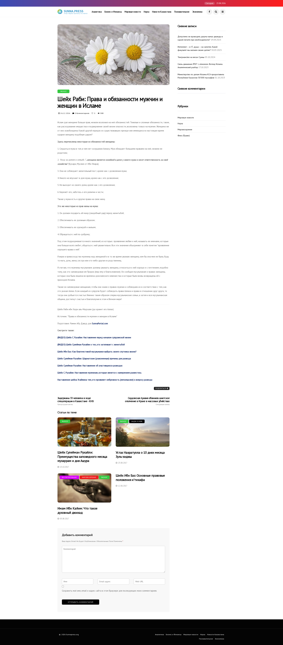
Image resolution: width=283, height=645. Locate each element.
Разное (63, 91)
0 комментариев (82, 113)
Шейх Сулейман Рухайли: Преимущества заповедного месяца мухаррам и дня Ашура (82, 456)
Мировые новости (133, 11)
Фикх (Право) (184, 135)
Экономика (197, 11)
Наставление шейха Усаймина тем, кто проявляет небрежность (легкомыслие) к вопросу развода (104, 379)
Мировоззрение (89, 477)
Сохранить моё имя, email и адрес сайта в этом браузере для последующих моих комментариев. (109, 590)
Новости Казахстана (161, 11)
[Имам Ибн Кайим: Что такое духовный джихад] (84, 488)
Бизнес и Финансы (113, 11)
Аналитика (97, 11)
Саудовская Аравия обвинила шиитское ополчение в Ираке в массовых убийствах (147, 401)
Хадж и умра (136, 421)
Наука (146, 11)
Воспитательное (69, 477)
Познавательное (181, 11)
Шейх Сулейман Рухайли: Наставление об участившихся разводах (89, 365)
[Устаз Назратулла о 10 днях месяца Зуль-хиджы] (143, 432)
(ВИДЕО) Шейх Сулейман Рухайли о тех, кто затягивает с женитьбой (91, 344)
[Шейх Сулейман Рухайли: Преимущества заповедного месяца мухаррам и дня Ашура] (84, 432)
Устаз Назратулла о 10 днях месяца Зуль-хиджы (140, 454)
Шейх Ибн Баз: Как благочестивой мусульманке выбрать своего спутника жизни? (96, 351)
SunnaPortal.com (100, 323)
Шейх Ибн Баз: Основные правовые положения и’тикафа (140, 477)
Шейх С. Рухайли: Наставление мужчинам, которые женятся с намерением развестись (99, 372)
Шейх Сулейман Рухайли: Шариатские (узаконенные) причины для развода (94, 358)
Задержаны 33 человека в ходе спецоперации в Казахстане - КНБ (75, 401)
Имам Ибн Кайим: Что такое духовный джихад (77, 510)
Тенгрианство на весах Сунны (191, 57)
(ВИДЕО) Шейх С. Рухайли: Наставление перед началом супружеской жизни (94, 337)
